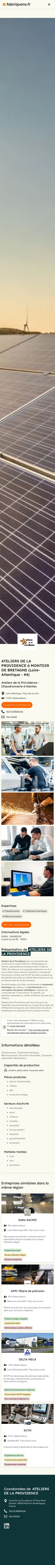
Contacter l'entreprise (17, 705)
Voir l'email (11, 716)
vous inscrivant (17, 1026)
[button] (49, 4)
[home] (17, 4)
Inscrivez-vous (18, 725)
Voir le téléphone (14, 711)
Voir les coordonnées (16, 924)
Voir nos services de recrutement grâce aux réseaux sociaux (28, 1031)
